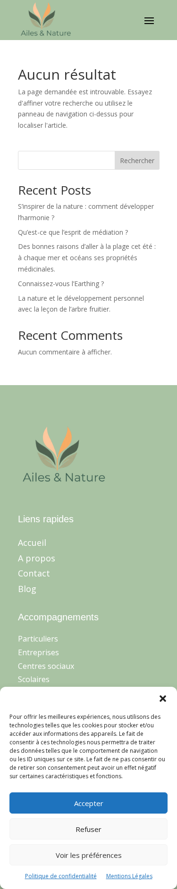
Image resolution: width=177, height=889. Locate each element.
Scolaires (34, 679)
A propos (36, 558)
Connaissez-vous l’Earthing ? (61, 283)
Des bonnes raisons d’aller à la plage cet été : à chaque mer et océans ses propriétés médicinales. (87, 257)
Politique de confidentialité (61, 876)
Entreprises (38, 652)
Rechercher (137, 160)
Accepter (88, 803)
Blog (27, 588)
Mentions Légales (129, 876)
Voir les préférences (89, 855)
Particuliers (38, 639)
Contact (34, 573)
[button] (163, 698)
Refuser (88, 829)
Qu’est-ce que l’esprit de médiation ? (73, 232)
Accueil (32, 542)
